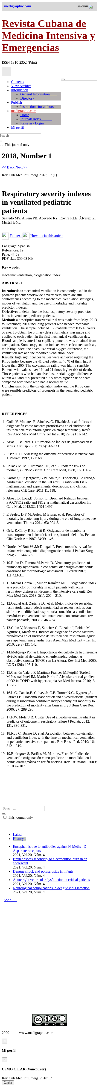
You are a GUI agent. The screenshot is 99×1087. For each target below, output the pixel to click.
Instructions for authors (40, 107)
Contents (17, 82)
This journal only (20, 817)
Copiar (8, 1082)
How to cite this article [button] (46, 236)
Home (24, 115)
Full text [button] (16, 236)
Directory (27, 98)
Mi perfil (17, 127)
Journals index (36, 119)
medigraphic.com (23, 111)
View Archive (21, 86)
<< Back (8, 167)
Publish (16, 102)
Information (19, 90)
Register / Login (32, 123)
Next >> (21, 167)
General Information (38, 94)
